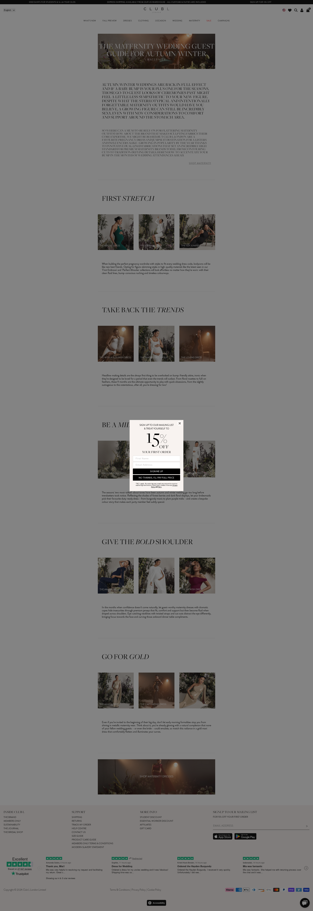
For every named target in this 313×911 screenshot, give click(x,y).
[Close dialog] (180, 423)
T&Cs (160, 487)
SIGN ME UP (156, 471)
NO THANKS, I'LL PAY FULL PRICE (156, 477)
